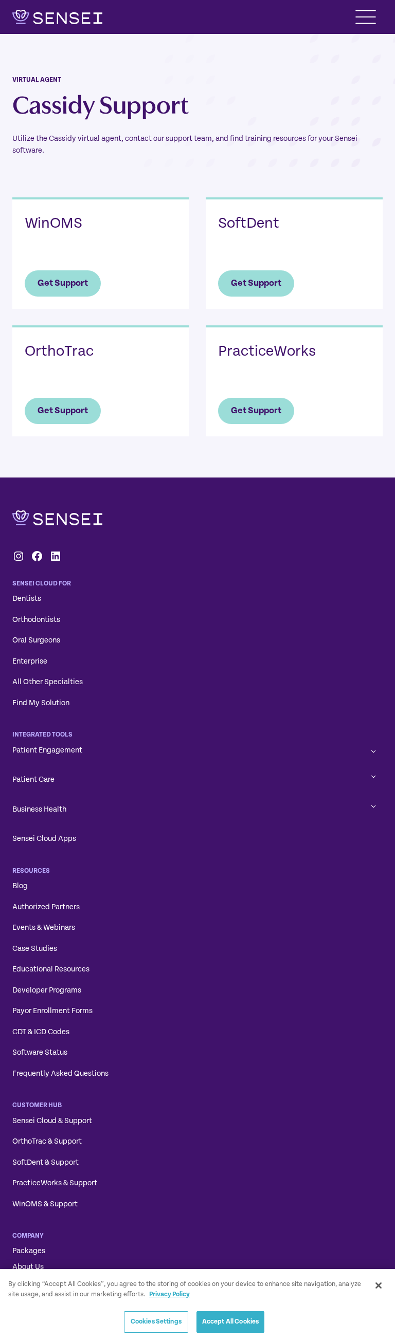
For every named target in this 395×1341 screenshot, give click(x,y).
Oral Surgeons (36, 640)
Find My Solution (40, 703)
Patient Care (33, 779)
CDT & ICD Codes (40, 1031)
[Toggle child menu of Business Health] (374, 805)
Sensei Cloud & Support (52, 1120)
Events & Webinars (43, 927)
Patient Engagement (47, 750)
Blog (20, 885)
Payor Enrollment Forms (52, 1010)
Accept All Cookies (230, 1321)
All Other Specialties (47, 681)
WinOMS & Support (45, 1204)
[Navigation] (366, 17)
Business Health (39, 809)
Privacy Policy (169, 1294)
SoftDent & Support (45, 1162)
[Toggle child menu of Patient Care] (374, 776)
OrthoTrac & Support (47, 1141)
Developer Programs (46, 990)
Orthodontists (36, 619)
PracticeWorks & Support (54, 1183)
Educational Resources (50, 969)
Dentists (26, 598)
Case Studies (34, 948)
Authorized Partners (46, 907)
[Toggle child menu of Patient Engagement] (374, 750)
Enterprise (29, 661)
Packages (28, 1250)
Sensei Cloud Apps (44, 838)
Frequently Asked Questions (60, 1073)
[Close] (378, 1285)
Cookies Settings (156, 1321)
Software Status (39, 1052)
